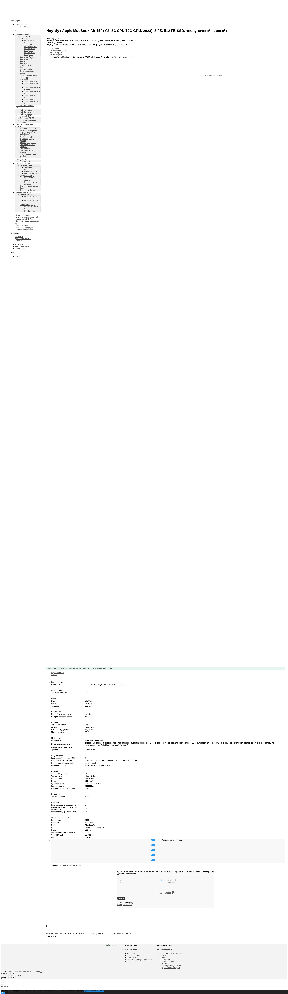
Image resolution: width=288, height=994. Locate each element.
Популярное (165, 949)
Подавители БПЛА (23, 219)
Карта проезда (36, 972)
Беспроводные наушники (26, 109)
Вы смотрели (19, 45)
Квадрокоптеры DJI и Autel (172, 953)
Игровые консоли (168, 962)
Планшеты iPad (30, 172)
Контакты (19, 237)
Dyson (164, 955)
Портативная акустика (29, 179)
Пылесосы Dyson (19, 113)
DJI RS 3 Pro (21, 128)
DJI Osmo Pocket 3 (23, 121)
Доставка (11, 10)
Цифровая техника (24, 163)
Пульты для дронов (28, 137)
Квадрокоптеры (22, 215)
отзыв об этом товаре (68, 865)
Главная (11, 7)
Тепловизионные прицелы (27, 152)
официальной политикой (94, 991)
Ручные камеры (18, 117)
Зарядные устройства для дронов (29, 134)
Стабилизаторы (18, 123)
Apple (164, 958)
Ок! (3, 993)
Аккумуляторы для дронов (22, 88)
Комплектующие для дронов (27, 221)
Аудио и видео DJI (23, 192)
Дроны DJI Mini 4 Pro (24, 51)
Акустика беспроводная (171, 968)
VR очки (165, 964)
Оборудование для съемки (172, 966)
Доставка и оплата (23, 239)
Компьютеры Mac (23, 102)
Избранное (18, 42)
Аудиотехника (17, 105)
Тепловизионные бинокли (27, 146)
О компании (20, 241)
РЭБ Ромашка (17, 59)
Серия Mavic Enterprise (20, 14)
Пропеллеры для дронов (27, 140)
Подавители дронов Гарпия (22, 65)
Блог (128, 962)
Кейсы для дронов (28, 143)
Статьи (18, 256)
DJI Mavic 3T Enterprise (25, 22)
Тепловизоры (26, 149)
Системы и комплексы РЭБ (27, 217)
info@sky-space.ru (8, 48)
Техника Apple (17, 96)
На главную (131, 953)
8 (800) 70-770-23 (124, 905)
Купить (49, 939)
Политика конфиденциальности (139, 960)
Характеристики (57, 673)
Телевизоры (16, 92)
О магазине (131, 958)
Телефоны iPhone (28, 169)
